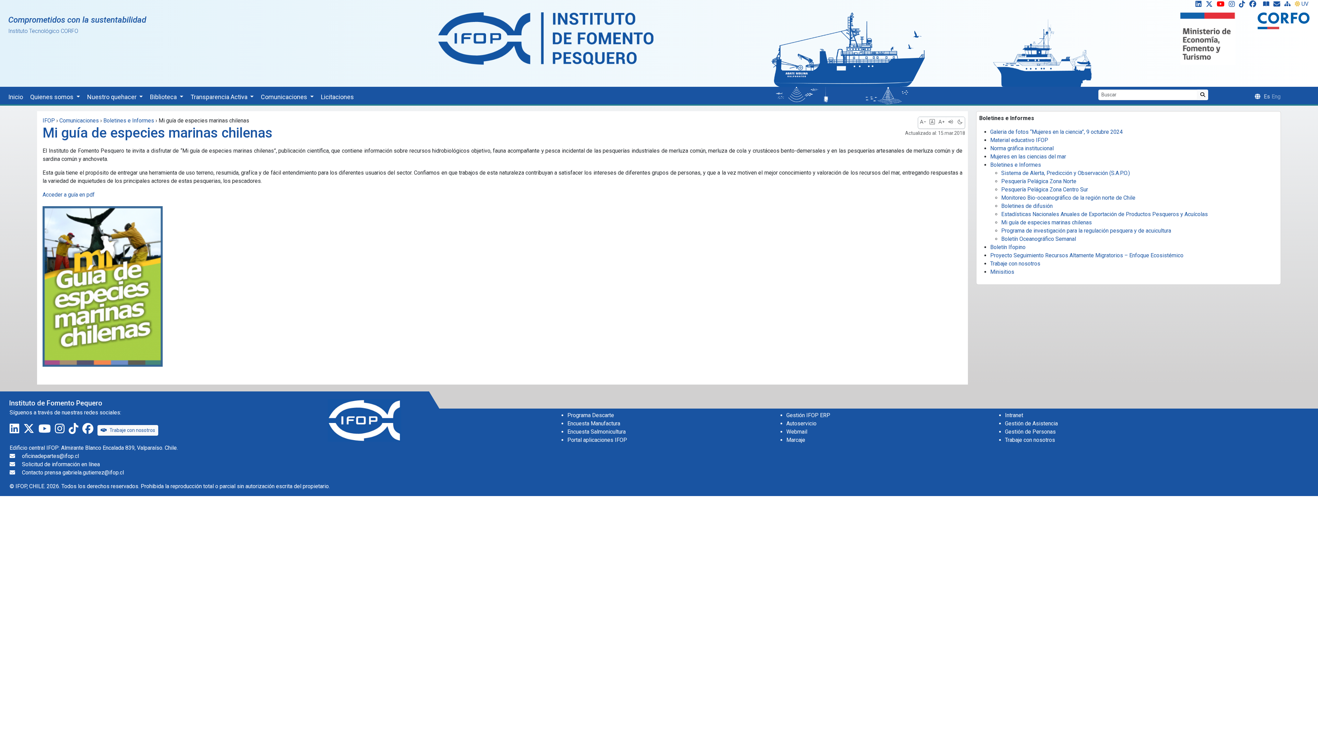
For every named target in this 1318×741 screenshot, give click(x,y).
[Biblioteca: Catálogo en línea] (1267, 5)
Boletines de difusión (1027, 206)
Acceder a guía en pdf (69, 194)
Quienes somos (52, 97)
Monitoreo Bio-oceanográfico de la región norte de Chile (1068, 198)
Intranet (1014, 415)
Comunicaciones (285, 97)
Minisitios (1002, 272)
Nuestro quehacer (112, 97)
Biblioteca (164, 97)
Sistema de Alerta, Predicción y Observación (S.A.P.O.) (1065, 173)
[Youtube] (1222, 5)
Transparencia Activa (219, 97)
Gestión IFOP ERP (808, 415)
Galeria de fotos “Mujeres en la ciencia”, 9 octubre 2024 (1056, 132)
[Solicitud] (1278, 5)
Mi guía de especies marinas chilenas (1046, 222)
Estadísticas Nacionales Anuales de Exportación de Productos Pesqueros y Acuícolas (1104, 214)
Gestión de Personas (1030, 431)
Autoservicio (801, 423)
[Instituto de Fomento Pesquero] (546, 38)
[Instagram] (1233, 5)
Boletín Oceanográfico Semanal (1038, 239)
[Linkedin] (1197, 5)
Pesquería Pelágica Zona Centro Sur (1044, 189)
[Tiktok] (1243, 5)
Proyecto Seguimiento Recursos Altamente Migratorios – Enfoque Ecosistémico (1086, 255)
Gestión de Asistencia (1031, 423)
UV (1305, 4)
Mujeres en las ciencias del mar (1028, 156)
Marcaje (795, 440)
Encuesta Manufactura (593, 423)
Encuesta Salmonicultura (596, 431)
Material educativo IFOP (1019, 140)
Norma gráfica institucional (1022, 148)
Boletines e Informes (1015, 165)
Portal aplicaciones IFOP (597, 440)
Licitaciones (337, 97)
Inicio (15, 97)
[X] (1210, 5)
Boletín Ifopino (1008, 247)
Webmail (796, 431)
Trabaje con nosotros (1015, 263)
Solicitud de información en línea (61, 464)
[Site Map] (1288, 5)
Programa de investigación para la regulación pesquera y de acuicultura (1086, 230)
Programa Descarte (590, 415)
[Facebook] (1255, 5)
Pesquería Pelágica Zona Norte (1038, 181)
